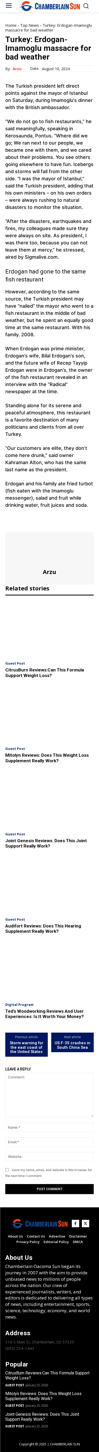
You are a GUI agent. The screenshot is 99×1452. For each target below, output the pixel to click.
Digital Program (19, 1004)
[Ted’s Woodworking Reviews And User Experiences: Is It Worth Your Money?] (49, 970)
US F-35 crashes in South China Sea (72, 1045)
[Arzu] (49, 550)
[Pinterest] (35, 525)
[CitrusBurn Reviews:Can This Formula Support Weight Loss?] (49, 629)
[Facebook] (10, 525)
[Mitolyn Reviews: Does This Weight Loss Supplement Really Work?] (49, 714)
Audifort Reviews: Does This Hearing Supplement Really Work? (43, 928)
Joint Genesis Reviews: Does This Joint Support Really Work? (46, 843)
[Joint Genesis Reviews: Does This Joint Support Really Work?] (49, 799)
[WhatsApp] (47, 525)
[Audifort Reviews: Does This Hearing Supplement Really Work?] (49, 885)
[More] (59, 525)
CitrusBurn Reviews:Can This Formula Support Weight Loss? (44, 672)
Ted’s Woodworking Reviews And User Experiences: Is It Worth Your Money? (44, 1014)
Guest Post (15, 663)
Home (11, 25)
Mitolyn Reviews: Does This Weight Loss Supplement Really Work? (47, 757)
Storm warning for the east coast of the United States (26, 1047)
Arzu (17, 69)
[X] (22, 525)
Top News (29, 25)
